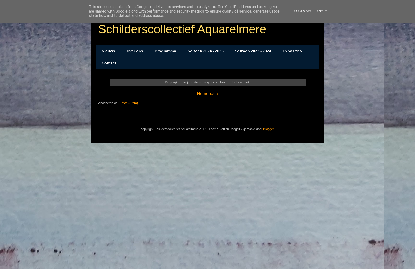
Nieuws (108, 51)
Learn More (301, 11)
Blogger (268, 129)
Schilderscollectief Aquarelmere (182, 29)
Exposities (292, 51)
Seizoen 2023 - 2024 (253, 51)
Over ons (135, 51)
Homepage (207, 93)
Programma (165, 51)
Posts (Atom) (128, 103)
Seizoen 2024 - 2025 (206, 51)
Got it (321, 11)
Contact (109, 63)
